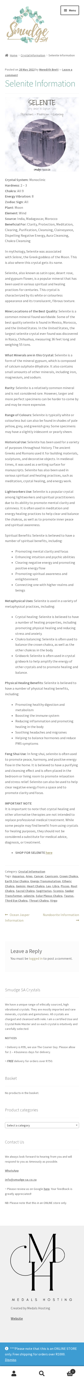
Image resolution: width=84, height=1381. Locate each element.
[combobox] (42, 1125)
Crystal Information (33, 55)
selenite (28, 896)
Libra (55, 886)
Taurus (68, 896)
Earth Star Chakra (17, 881)
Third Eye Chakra (16, 900)
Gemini (20, 886)
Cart (64, 1370)
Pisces (65, 886)
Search (42, 1373)
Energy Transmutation (45, 881)
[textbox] (42, 1125)
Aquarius (18, 876)
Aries (29, 876)
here (49, 852)
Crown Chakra (68, 876)
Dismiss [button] (10, 1360)
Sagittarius (44, 891)
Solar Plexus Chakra (49, 896)
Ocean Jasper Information (17, 917)
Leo (48, 886)
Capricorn (51, 876)
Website (17, 1318)
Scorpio (58, 891)
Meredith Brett (49, 69)
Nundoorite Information (61, 917)
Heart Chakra (36, 886)
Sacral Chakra (25, 891)
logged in (36, 958)
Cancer (38, 876)
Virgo (53, 900)
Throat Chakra (39, 900)
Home (13, 55)
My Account (14, 1373)
